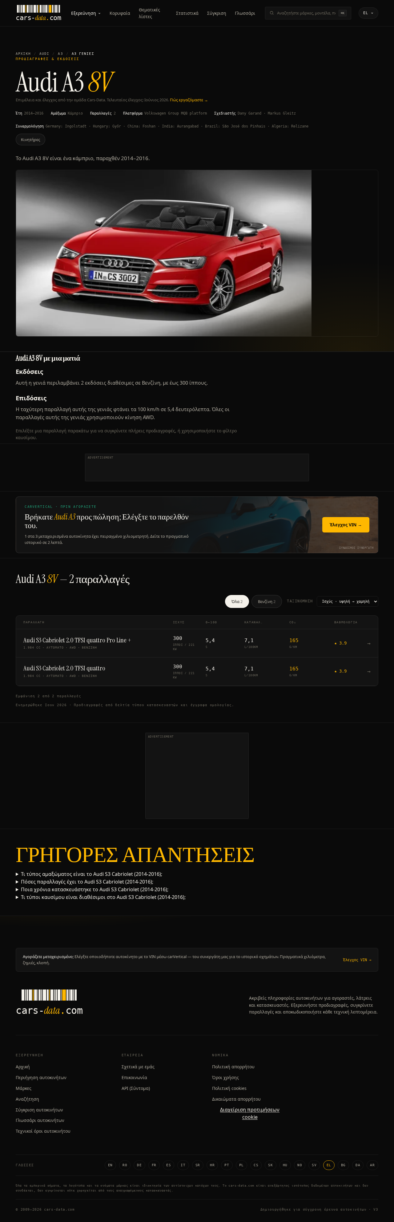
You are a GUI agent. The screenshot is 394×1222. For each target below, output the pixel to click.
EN (110, 1165)
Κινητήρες (30, 139)
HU (285, 1165)
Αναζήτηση (27, 1099)
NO (299, 1165)
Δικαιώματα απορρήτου (236, 1099)
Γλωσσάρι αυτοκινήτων (40, 1120)
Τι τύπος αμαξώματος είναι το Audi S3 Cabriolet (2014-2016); (91, 874)
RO (125, 1165)
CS (256, 1165)
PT (226, 1165)
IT (183, 1165)
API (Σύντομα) (136, 1088)
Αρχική (23, 54)
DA (358, 1165)
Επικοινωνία (134, 1077)
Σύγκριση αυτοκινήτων (39, 1110)
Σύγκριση (216, 13)
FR (154, 1165)
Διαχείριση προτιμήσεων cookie (249, 1113)
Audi (44, 54)
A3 (60, 54)
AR (372, 1165)
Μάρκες (23, 1088)
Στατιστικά (187, 13)
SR (197, 1165)
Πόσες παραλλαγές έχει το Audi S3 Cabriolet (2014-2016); (87, 881)
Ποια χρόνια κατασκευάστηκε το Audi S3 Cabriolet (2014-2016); (94, 889)
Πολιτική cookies (229, 1088)
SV (314, 1165)
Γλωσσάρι (245, 13)
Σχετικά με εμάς (138, 1067)
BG (343, 1165)
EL (329, 1165)
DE (139, 1165)
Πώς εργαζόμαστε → (189, 100)
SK (270, 1165)
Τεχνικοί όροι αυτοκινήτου (43, 1131)
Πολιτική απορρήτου (233, 1067)
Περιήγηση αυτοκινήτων (41, 1077)
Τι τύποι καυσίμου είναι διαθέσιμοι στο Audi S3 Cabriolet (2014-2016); (103, 897)
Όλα (237, 601)
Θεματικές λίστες (149, 13)
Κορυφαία (120, 13)
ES (168, 1165)
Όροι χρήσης (225, 1077)
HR (212, 1165)
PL (241, 1165)
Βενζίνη (266, 601)
